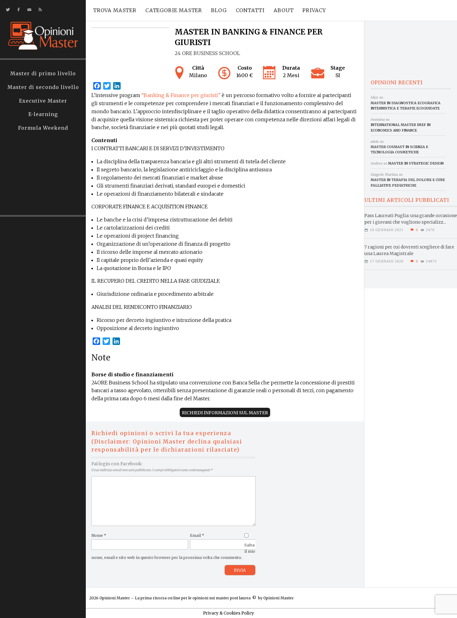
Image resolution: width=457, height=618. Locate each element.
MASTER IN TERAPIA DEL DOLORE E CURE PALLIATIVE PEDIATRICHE (408, 182)
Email (197, 535)
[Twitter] (6, 9)
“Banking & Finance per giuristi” (180, 95)
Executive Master (43, 101)
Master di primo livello (43, 73)
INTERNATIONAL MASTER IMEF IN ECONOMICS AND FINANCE (401, 127)
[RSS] (39, 9)
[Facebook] (17, 9)
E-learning (43, 114)
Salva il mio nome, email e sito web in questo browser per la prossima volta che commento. (173, 551)
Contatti (250, 10)
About (283, 10)
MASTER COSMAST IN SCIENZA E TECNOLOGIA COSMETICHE (399, 149)
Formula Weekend (43, 128)
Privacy (314, 10)
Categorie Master (173, 10)
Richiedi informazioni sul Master (225, 413)
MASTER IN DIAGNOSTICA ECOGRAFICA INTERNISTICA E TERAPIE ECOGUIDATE (406, 105)
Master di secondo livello (43, 87)
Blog (219, 10)
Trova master (114, 10)
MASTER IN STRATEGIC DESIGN (416, 163)
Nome (98, 535)
